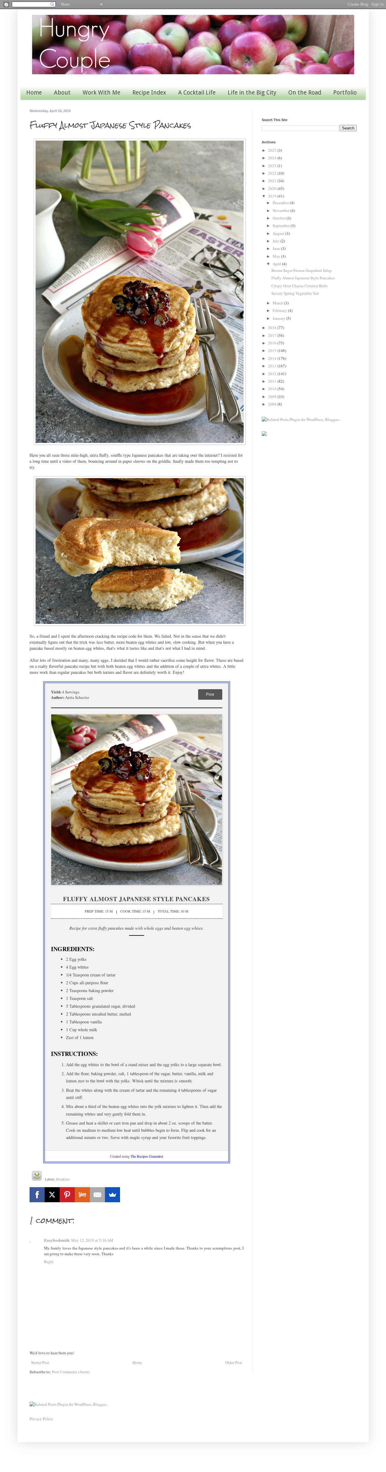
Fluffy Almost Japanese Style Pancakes (303, 278)
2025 (272, 150)
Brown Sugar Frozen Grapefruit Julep (301, 270)
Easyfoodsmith (56, 1240)
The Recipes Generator (147, 1156)
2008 (272, 404)
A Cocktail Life (197, 92)
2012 (272, 373)
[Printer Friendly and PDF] (37, 1176)
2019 (272, 196)
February (280, 310)
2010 (272, 388)
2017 (272, 335)
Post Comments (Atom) (71, 1371)
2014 (272, 358)
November (281, 210)
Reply (49, 1261)
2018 (272, 327)
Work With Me (101, 92)
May (277, 256)
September (282, 225)
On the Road (304, 92)
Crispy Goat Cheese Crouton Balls (299, 285)
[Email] (97, 1194)
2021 (272, 180)
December (281, 202)
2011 (272, 381)
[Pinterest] (67, 1194)
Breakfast (63, 1179)
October (279, 218)
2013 (272, 366)
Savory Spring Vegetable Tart (295, 293)
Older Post (233, 1362)
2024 (272, 157)
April (277, 263)
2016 (272, 343)
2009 (272, 396)
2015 (272, 350)
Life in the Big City (252, 92)
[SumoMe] (112, 1194)
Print (210, 694)
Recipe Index (149, 92)
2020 (272, 188)
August (279, 233)
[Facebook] (37, 1194)
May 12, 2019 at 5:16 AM (92, 1240)
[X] (52, 1194)
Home (34, 92)
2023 (272, 165)
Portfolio (345, 92)
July (276, 241)
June (277, 248)
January (279, 318)
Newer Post (40, 1362)
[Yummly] (82, 1194)
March (278, 303)
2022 (272, 173)
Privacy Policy (41, 1418)
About (62, 92)
